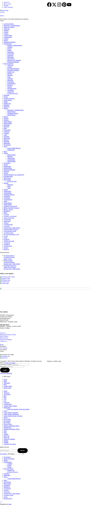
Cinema (6, 32)
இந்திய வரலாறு (8, 209)
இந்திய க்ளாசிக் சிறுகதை (12, 208)
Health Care (10, 72)
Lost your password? (6, 373)
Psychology (10, 82)
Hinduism (6, 105)
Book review (7, 388)
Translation (10, 90)
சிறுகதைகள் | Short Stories (12, 228)
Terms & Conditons (9, 439)
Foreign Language (9, 98)
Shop (5, 381)
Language (10, 55)
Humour (6, 118)
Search (22, 450)
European (6, 95)
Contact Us (3, 341)
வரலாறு (6, 247)
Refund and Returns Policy (11, 426)
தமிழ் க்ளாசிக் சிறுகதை (11, 229)
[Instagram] (59, 4)
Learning (6, 133)
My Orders (7, 422)
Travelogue (10, 92)
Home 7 (6, 417)
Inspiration (10, 52)
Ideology (9, 73)
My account (7, 419)
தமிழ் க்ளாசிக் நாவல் (10, 231)
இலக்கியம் (7, 211)
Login (5, 370)
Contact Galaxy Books (10, 406)
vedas (9, 188)
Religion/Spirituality (13, 62)
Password (3, 366)
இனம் (5, 213)
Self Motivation (11, 88)
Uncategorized (8, 199)
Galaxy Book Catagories (11, 412)
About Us (3, 333)
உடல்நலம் (6, 214)
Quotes (6, 165)
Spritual (6, 183)
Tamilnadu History (12, 113)
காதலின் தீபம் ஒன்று (10, 444)
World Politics (11, 161)
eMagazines (7, 407)
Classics (6, 34)
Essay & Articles (8, 63)
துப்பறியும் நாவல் (8, 233)
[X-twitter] (54, 4)
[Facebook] (49, 4)
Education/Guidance (10, 42)
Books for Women (9, 27)
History (6, 108)
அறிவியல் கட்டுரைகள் (10, 206)
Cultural (6, 39)
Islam (5, 128)
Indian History (11, 111)
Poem (5, 151)
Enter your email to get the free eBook (18, 409)
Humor (9, 50)
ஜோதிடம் (6, 249)
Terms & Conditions (6, 339)
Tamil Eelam (11, 158)
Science (9, 87)
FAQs (5, 411)
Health (6, 102)
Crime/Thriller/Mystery (14, 148)
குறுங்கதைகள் (8, 224)
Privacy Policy (4, 336)
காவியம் (6, 223)
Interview (10, 75)
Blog (5, 384)
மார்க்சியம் (7, 244)
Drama (6, 40)
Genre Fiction (8, 100)
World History (11, 115)
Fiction (9, 48)
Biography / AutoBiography (12, 25)
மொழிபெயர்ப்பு (8, 246)
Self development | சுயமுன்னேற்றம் (14, 174)
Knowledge (10, 53)
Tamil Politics (11, 160)
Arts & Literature (9, 24)
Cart (5, 399)
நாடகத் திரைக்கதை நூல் (11, 234)
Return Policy (4, 338)
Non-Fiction (10, 58)
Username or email (6, 364)
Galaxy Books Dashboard (11, 414)
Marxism (6, 140)
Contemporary (8, 37)
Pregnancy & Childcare (14, 60)
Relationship (11, 150)
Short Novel (7, 178)
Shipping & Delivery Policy (8, 334)
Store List (6, 436)
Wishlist (6, 441)
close (9, 504)
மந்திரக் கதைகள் (9, 241)
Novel (5, 146)
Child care (7, 29)
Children (6, 30)
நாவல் (5, 237)
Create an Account (9, 363)
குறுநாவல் (7, 226)
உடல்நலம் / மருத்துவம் (10, 216)
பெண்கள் (6, 239)
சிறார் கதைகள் (12, 181)
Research (10, 85)
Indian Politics (8, 123)
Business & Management (14, 45)
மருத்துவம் (7, 242)
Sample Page (7, 427)
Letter (9, 77)
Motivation (10, 57)
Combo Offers (8, 35)
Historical (6, 107)
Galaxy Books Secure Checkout (13, 416)
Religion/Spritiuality (9, 170)
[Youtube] (69, 4)
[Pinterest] (64, 4)
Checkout (6, 402)
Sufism (6, 189)
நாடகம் (6, 236)
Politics (6, 153)
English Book (8, 43)
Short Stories (7, 179)
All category (7, 457)
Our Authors (3, 348)
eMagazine (7, 383)
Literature (10, 78)
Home (2, 344)
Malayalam (7, 138)
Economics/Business (13, 68)
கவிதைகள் (7, 221)
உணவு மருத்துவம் (9, 218)
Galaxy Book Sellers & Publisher (20, 361)
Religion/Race (11, 83)
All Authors (7, 394)
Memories (10, 80)
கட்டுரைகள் (7, 219)
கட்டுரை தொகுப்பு (12, 93)
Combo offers (8, 404)
